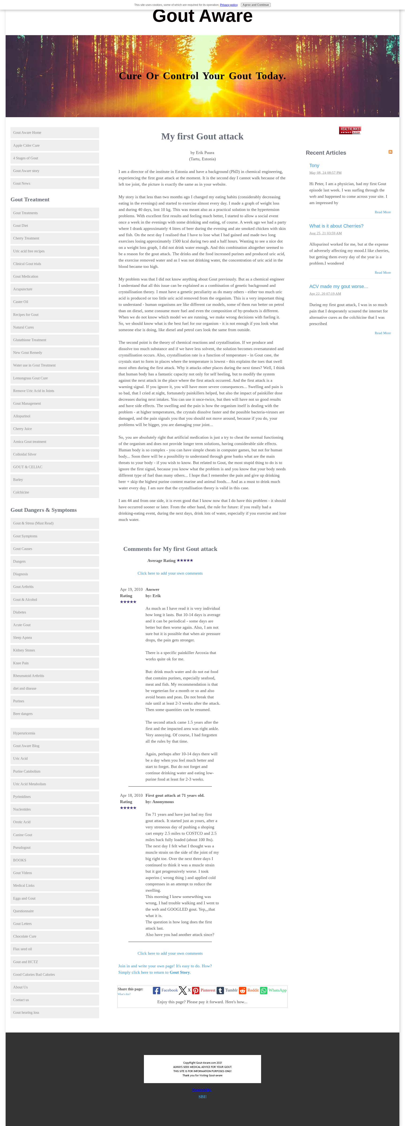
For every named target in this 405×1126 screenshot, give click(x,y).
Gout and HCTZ (25, 962)
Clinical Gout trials (27, 264)
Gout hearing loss (26, 1012)
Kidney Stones (24, 650)
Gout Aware (202, 15)
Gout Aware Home (27, 133)
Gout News (21, 183)
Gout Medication (25, 276)
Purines (18, 701)
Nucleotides (22, 809)
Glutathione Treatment (29, 340)
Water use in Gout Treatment (34, 365)
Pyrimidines (22, 797)
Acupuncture (22, 289)
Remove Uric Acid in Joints (33, 391)
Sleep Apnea (22, 638)
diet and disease (24, 688)
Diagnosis (20, 574)
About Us (20, 987)
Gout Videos (22, 873)
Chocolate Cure (24, 936)
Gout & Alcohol (25, 600)
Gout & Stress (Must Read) (33, 523)
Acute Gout (21, 625)
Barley (18, 480)
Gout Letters (22, 924)
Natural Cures (23, 327)
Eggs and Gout (24, 898)
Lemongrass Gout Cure (30, 378)
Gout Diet (20, 226)
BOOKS (19, 860)
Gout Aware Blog (26, 746)
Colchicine (21, 492)
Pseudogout (21, 847)
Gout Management (27, 403)
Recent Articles (326, 153)
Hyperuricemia (24, 733)
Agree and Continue (256, 5)
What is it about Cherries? (336, 225)
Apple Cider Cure (26, 145)
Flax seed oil (22, 949)
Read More (383, 212)
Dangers (19, 561)
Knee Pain (21, 663)
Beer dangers (23, 714)
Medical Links (23, 885)
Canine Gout (22, 835)
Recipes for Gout (25, 315)
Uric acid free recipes (29, 251)
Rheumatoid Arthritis (28, 676)
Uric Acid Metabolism (29, 784)
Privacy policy (228, 5)
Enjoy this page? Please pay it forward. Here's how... (202, 1001)
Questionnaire (23, 911)
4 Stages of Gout (25, 158)
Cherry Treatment (26, 238)
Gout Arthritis (23, 587)
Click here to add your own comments (170, 573)
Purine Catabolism (26, 771)
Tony (314, 165)
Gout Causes (22, 549)
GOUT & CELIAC (27, 467)
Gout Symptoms (25, 536)
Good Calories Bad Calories (34, 974)
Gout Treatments (25, 213)
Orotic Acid (21, 822)
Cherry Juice (22, 429)
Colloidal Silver (24, 454)
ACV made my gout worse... (338, 286)
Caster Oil (20, 302)
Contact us (21, 1000)
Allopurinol (21, 416)
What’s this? (124, 994)
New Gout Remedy (27, 353)
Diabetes (19, 612)
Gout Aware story (26, 171)
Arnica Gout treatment (29, 442)
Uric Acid (20, 758)
